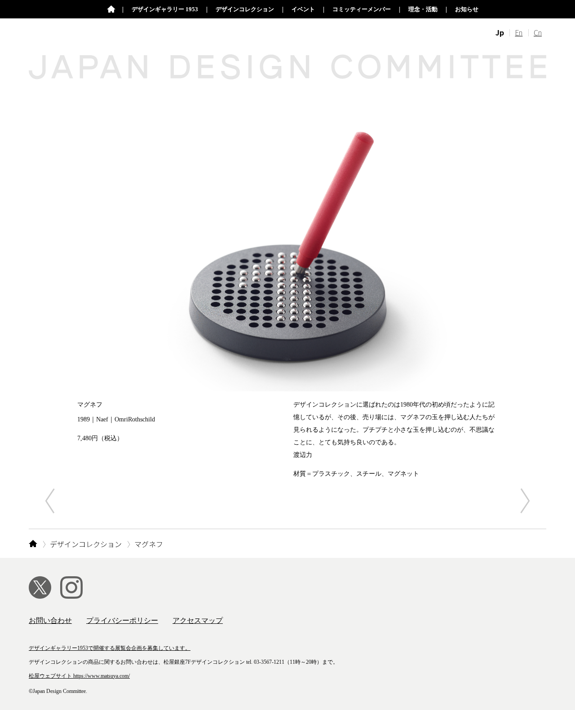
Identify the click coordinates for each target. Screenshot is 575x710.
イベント (303, 9)
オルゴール (50, 500)
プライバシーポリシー (122, 620)
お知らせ (466, 9)
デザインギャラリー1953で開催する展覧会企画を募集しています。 (109, 648)
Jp (499, 32)
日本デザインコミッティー (111, 9)
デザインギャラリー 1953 (165, 9)
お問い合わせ (50, 620)
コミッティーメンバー (361, 9)
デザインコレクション (245, 9)
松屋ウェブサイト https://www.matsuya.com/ (79, 676)
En (518, 32)
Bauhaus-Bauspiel (525, 500)
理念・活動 (423, 9)
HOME (33, 544)
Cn (538, 32)
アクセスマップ (197, 620)
